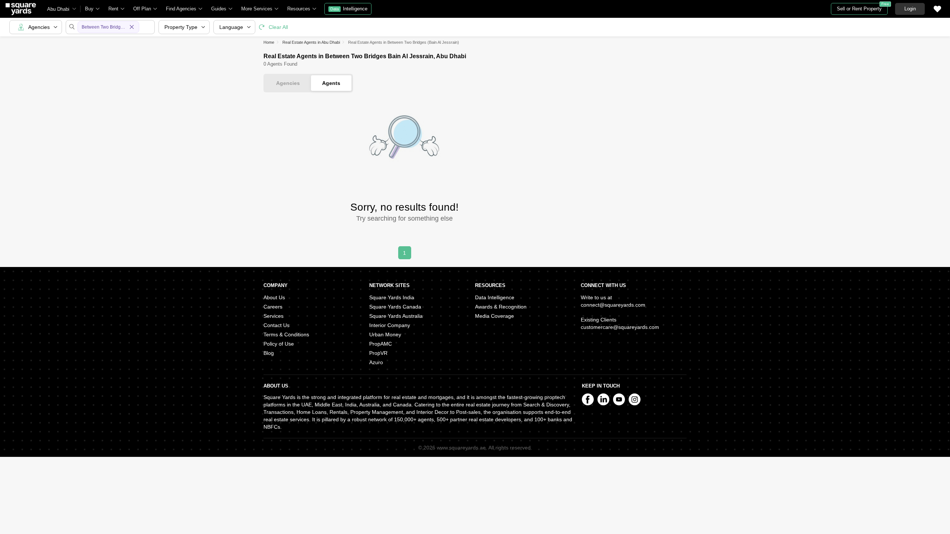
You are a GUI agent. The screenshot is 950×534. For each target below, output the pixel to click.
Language (231, 27)
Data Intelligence (494, 297)
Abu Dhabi (58, 9)
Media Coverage (494, 316)
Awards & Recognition (501, 307)
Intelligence (348, 8)
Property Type (180, 27)
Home (268, 42)
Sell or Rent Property (862, 7)
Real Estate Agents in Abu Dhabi (311, 42)
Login (910, 8)
